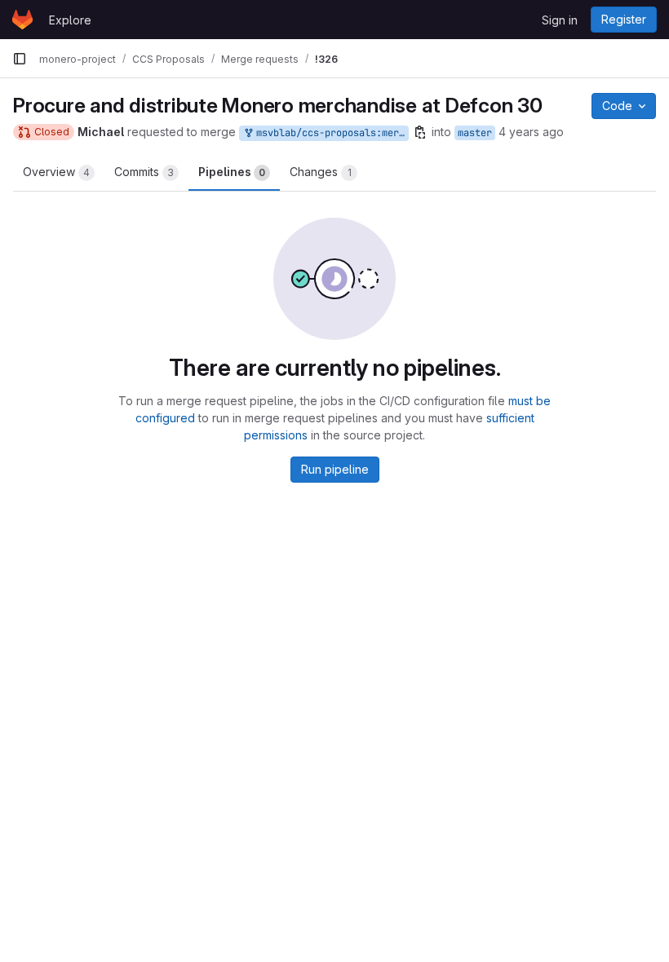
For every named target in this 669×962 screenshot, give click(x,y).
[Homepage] (22, 20)
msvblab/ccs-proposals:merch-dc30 (329, 132)
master (475, 132)
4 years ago (531, 132)
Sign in (560, 20)
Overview (56, 172)
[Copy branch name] (420, 132)
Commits (144, 172)
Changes (321, 172)
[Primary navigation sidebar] (20, 59)
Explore (70, 20)
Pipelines (231, 172)
